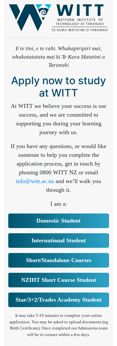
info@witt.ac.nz (35, 181)
